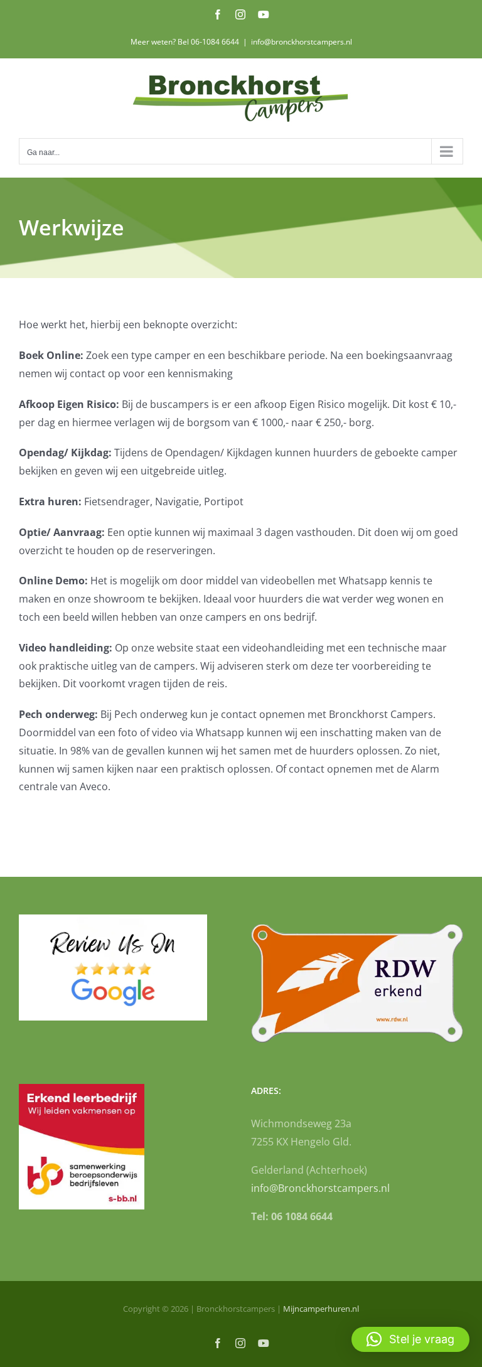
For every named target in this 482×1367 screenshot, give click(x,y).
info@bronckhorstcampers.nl (301, 41)
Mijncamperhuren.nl (321, 1308)
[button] (410, 1339)
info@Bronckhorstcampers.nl (320, 1188)
